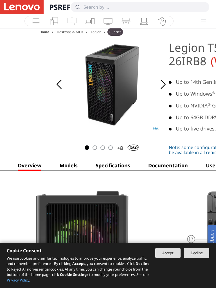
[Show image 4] (110, 147)
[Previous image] (59, 84)
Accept (168, 252)
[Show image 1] (87, 147)
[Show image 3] (102, 147)
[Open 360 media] (129, 146)
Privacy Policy (18, 280)
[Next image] (163, 84)
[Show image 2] (95, 147)
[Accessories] (162, 21)
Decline (197, 252)
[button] (29, 166)
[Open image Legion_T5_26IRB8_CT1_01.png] (112, 84)
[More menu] (203, 21)
